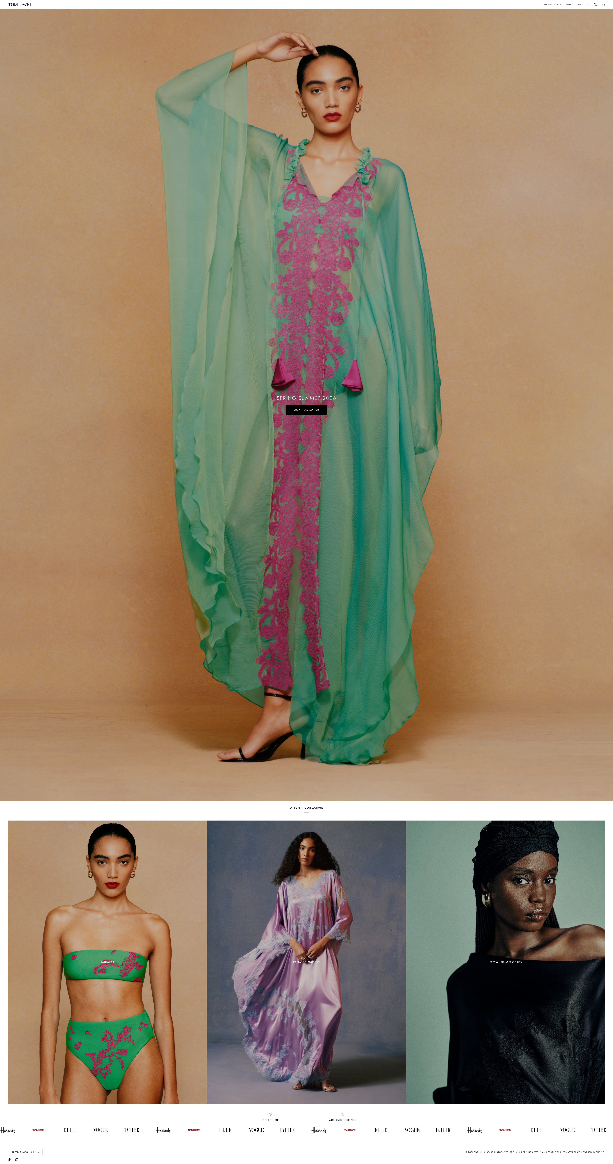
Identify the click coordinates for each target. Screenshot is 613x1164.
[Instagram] (16, 1159)
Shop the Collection (306, 410)
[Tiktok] (9, 1159)
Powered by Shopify (593, 1152)
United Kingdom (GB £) (24, 1152)
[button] (552, 4)
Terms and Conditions (547, 1152)
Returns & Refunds (521, 1152)
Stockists (502, 1152)
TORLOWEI (473, 1152)
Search (491, 1152)
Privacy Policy (571, 1152)
